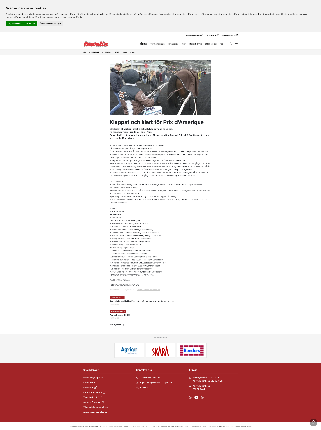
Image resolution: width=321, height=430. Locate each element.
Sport (184, 44)
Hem (145, 44)
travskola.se (212, 35)
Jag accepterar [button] (14, 23)
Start (85, 52)
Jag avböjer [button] (30, 23)
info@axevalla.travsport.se (148, 290)
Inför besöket (211, 44)
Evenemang (173, 44)
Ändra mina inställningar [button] (50, 23)
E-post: (156, 383)
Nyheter (108, 52)
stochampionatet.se (194, 35)
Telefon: (150, 378)
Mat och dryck (195, 44)
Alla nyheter (115, 325)
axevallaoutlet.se (229, 35)
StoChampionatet (157, 44)
